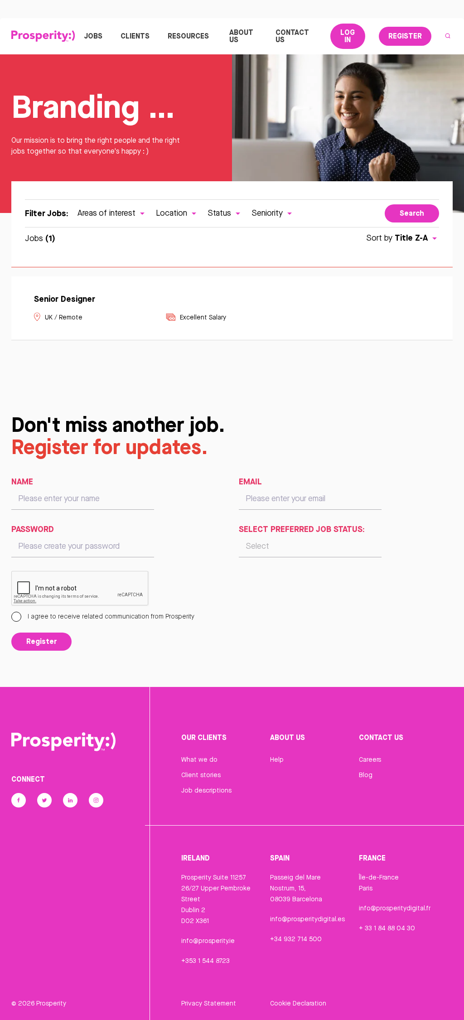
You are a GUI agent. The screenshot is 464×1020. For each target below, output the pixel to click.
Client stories (201, 775)
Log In (347, 35)
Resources (188, 36)
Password (32, 528)
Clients (135, 36)
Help (277, 759)
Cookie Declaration (298, 1003)
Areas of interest (107, 213)
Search (412, 213)
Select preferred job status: (302, 528)
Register (405, 36)
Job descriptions (206, 790)
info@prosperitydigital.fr (394, 908)
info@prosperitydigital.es (307, 919)
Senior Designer (64, 298)
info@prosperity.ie (208, 941)
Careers (370, 759)
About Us (241, 35)
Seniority (268, 213)
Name (22, 481)
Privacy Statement (208, 1003)
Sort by (397, 237)
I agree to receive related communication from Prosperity (110, 616)
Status (220, 213)
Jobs (93, 36)
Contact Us (292, 35)
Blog (365, 775)
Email (250, 481)
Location (172, 213)
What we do (199, 759)
